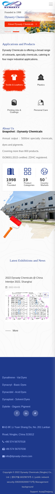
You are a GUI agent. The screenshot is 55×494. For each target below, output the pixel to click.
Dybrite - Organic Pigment (16, 406)
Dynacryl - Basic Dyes (14, 385)
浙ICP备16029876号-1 (22, 477)
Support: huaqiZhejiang (41, 491)
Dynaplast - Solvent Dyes (16, 399)
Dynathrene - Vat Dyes (14, 377)
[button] (8, 31)
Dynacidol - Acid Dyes (14, 392)
